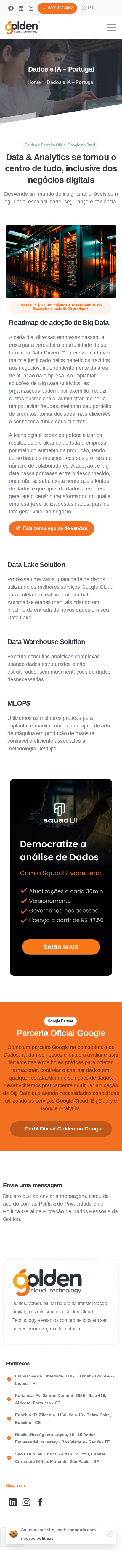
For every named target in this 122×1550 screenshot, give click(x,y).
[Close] (110, 1534)
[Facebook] (11, 8)
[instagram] (31, 8)
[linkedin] (21, 8)
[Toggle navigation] (112, 28)
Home (34, 82)
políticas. (45, 1538)
